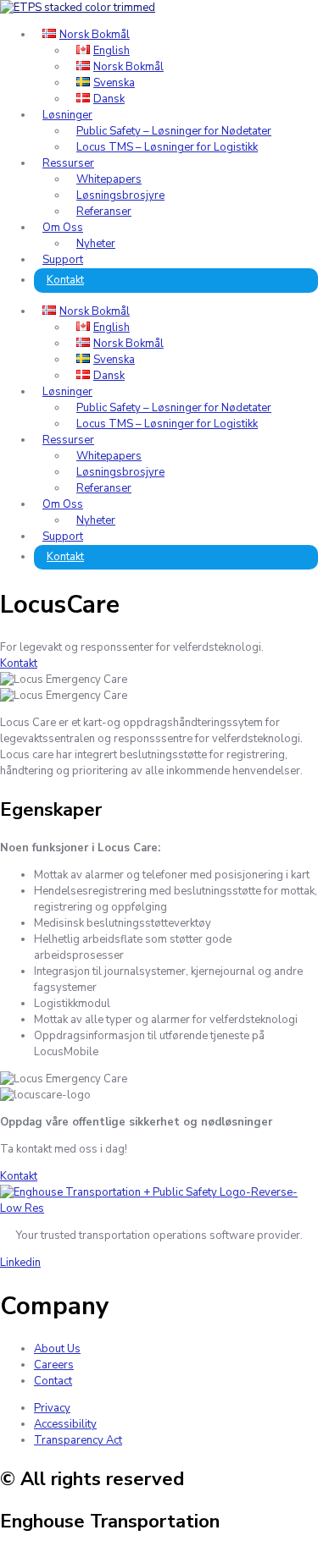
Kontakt (65, 280)
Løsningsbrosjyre (120, 195)
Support (62, 259)
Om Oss (62, 227)
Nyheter (95, 243)
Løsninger (67, 115)
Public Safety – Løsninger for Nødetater (173, 131)
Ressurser (68, 163)
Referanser (103, 211)
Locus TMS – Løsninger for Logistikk (167, 147)
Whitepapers (109, 179)
